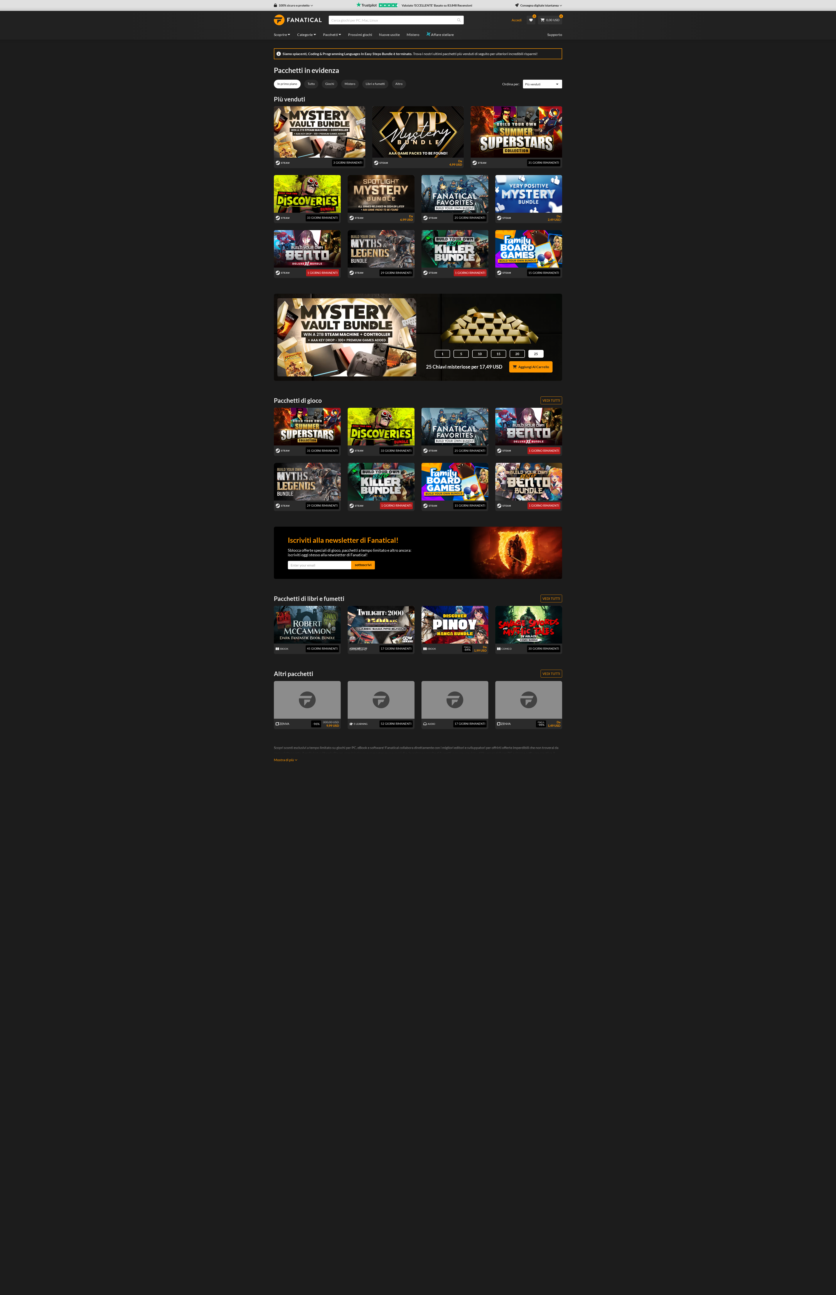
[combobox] (417, 20)
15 (499, 354)
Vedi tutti (551, 400)
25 (536, 354)
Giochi (329, 84)
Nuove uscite (389, 34)
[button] (293, 5)
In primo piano (287, 84)
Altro (399, 84)
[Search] (459, 20)
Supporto (554, 34)
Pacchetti (330, 34)
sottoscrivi (363, 565)
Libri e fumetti (375, 84)
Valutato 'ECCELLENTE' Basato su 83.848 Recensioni (437, 5)
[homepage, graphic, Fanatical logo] (298, 20)
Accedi (517, 20)
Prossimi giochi (360, 34)
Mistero (413, 34)
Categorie (305, 34)
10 (480, 354)
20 (517, 354)
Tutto (311, 84)
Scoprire (280, 34)
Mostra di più (284, 760)
